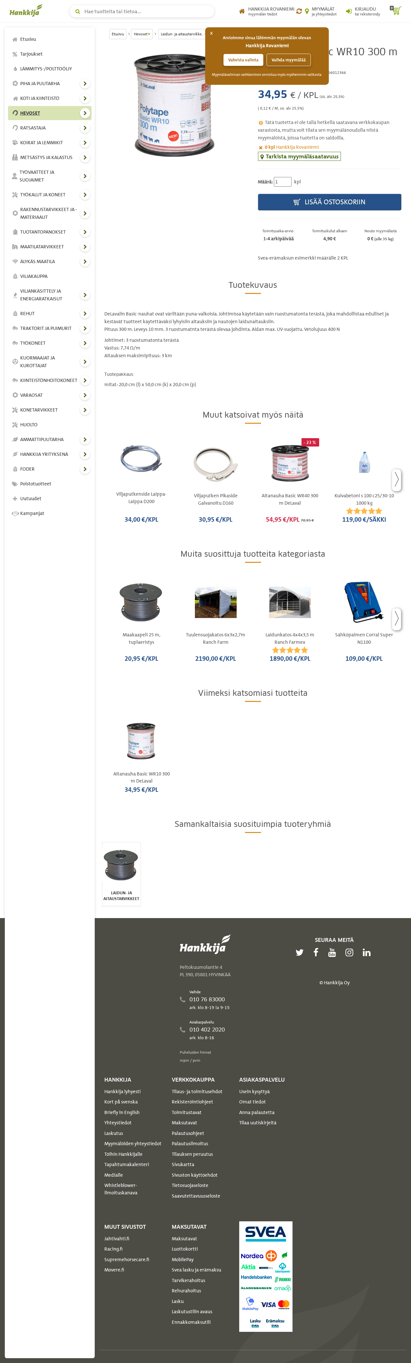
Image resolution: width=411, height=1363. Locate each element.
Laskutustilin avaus (192, 1311)
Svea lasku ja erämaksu (196, 1270)
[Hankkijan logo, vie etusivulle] (27, 10)
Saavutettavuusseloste (196, 1196)
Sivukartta (183, 1164)
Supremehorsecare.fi (126, 1259)
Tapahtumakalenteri (126, 1164)
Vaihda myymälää (289, 60)
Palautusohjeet (188, 1133)
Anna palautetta (257, 1112)
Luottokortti (185, 1249)
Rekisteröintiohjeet (192, 1102)
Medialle (113, 1175)
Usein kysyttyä (254, 1091)
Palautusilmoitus (190, 1143)
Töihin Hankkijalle (123, 1154)
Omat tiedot (252, 1102)
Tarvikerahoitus (188, 1280)
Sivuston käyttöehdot (195, 1175)
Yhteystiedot (118, 1123)
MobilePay (183, 1259)
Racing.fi (113, 1249)
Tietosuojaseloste (190, 1185)
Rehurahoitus (186, 1291)
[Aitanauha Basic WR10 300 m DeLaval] (176, 106)
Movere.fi (114, 1270)
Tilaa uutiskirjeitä (257, 1123)
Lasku (178, 1301)
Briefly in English (122, 1112)
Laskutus (113, 1133)
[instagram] (350, 952)
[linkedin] (368, 952)
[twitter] (301, 952)
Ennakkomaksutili (191, 1322)
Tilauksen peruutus (192, 1154)
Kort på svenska (121, 1102)
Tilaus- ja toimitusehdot (197, 1091)
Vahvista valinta (243, 60)
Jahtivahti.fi (116, 1238)
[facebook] (317, 952)
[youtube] (333, 952)
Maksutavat (184, 1123)
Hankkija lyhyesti (122, 1091)
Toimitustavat (187, 1112)
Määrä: (265, 182)
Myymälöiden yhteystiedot (133, 1143)
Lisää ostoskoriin (334, 202)
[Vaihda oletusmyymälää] (299, 11)
